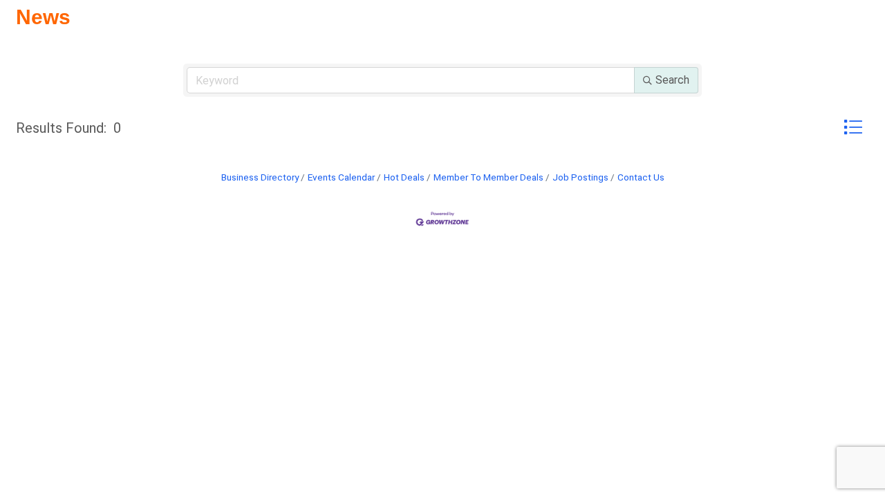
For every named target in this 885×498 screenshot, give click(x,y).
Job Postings (580, 177)
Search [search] (672, 79)
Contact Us (640, 177)
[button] (853, 127)
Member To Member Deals (488, 177)
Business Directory (260, 177)
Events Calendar (341, 177)
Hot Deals (404, 177)
